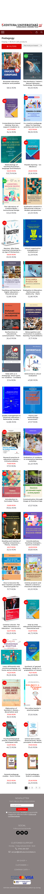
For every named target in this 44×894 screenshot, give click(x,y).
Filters (12, 46)
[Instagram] (26, 833)
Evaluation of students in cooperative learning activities (33, 459)
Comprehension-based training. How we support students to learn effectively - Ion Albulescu (11, 125)
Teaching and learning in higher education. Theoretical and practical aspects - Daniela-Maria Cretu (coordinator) (11, 292)
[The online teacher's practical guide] (32, 692)
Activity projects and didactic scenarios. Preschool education (33, 584)
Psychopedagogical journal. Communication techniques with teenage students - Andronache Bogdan (11, 740)
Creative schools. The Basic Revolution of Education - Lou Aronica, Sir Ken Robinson (11, 626)
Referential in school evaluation (33, 374)
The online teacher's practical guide (33, 709)
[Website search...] (41, 32)
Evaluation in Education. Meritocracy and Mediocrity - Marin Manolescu (32, 292)
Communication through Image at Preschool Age (32, 500)
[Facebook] (18, 833)
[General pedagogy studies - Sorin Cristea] (11, 761)
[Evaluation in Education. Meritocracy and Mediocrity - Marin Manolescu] (32, 274)
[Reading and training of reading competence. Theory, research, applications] (11, 525)
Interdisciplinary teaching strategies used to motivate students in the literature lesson (32, 543)
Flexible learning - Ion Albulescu (32, 165)
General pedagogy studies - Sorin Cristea (11, 775)
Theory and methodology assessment (32, 417)
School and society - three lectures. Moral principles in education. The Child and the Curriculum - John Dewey (32, 740)
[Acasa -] (22, 25)
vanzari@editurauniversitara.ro (23, 852)
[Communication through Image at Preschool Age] (32, 483)
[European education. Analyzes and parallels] (11, 66)
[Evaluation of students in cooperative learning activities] (32, 441)
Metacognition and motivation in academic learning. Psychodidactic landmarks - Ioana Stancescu (32, 334)
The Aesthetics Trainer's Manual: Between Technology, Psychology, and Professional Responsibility (33, 83)
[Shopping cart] (36, 32)
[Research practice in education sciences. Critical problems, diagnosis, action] (11, 441)
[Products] (3, 32)
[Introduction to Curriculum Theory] (11, 483)
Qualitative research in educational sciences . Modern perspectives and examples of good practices (33, 208)
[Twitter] (22, 833)
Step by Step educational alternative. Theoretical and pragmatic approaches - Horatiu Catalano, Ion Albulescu (32, 626)
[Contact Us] (31, 32)
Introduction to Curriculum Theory (11, 500)
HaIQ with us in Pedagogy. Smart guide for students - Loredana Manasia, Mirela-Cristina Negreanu (11, 375)
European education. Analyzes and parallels (11, 82)
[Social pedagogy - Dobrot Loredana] (32, 761)
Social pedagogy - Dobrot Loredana (33, 775)
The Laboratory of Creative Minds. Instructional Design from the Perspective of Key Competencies (11, 208)
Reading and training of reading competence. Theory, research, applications (11, 543)
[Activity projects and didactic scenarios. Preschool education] (32, 567)
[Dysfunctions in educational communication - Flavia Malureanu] (11, 316)
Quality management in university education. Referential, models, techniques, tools (11, 417)
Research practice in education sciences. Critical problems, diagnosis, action (11, 459)
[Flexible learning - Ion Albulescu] (32, 149)
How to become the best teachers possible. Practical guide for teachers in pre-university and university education (11, 584)
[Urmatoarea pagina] (39, 788)
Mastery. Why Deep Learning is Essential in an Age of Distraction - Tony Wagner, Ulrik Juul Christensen (11, 250)
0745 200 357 (23, 849)
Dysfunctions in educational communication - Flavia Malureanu (11, 334)
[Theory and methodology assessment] (32, 400)
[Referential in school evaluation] (32, 358)
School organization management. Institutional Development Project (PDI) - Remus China (32, 250)
